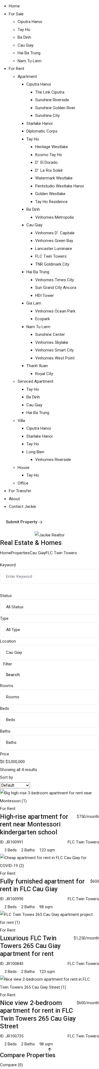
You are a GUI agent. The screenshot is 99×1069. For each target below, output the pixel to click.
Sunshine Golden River (55, 107)
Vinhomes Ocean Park (55, 311)
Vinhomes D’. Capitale (55, 232)
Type (4, 618)
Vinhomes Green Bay (54, 240)
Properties (20, 552)
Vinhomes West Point (55, 358)
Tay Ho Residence (51, 201)
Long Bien (35, 451)
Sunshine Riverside (52, 99)
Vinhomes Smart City (54, 350)
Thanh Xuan (37, 365)
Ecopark (42, 318)
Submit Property (21, 521)
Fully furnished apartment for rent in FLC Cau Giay (42, 885)
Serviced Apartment (35, 381)
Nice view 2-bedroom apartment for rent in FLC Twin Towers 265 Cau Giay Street (38, 1014)
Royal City (44, 373)
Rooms (6, 685)
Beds (4, 708)
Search (13, 674)
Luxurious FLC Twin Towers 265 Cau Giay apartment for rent (30, 946)
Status (6, 595)
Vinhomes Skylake (51, 342)
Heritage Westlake (51, 146)
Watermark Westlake (54, 178)
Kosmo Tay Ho (48, 154)
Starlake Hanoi (39, 123)
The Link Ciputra (49, 92)
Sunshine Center (50, 334)
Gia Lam (33, 303)
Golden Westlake (50, 193)
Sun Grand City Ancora (55, 287)
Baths (5, 731)
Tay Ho (24, 29)
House (23, 467)
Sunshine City (47, 115)
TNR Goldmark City (52, 264)
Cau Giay (26, 45)
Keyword (8, 564)
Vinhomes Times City (54, 279)
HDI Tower (44, 295)
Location (8, 641)
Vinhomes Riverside (53, 459)
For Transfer (20, 490)
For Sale (16, 14)
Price (4, 754)
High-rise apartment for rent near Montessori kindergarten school (34, 824)
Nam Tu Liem (30, 60)
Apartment (27, 76)
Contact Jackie (22, 506)
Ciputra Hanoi (30, 21)
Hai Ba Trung (29, 52)
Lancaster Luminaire (53, 248)
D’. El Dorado (46, 162)
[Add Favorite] (97, 808)
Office (23, 483)
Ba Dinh (24, 37)
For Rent (16, 68)
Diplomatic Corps (41, 131)
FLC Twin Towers (51, 256)
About (14, 498)
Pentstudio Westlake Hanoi (59, 186)
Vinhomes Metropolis (54, 217)
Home (14, 6)
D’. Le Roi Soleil (48, 170)
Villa (21, 420)
